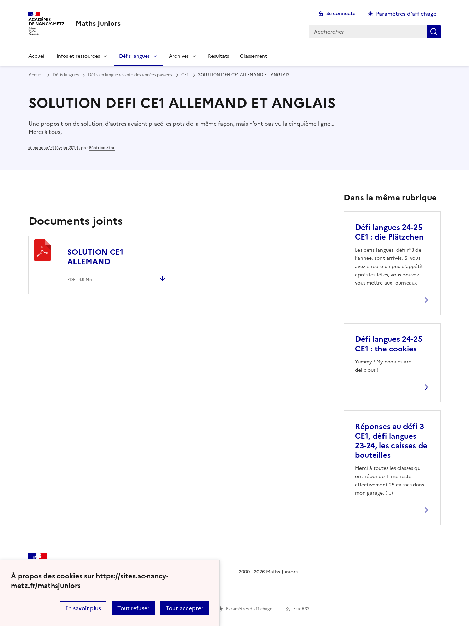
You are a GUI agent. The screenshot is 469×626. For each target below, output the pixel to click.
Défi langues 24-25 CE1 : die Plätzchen (389, 232)
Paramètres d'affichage (406, 14)
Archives (179, 56)
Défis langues (134, 56)
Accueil (37, 56)
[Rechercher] (434, 31)
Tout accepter (184, 608)
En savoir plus (83, 608)
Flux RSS (301, 609)
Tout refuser (133, 608)
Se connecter (341, 13)
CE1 (185, 75)
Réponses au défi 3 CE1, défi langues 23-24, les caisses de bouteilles (391, 441)
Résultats (218, 56)
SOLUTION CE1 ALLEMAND (95, 256)
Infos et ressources (78, 56)
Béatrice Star (102, 147)
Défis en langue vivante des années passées (130, 75)
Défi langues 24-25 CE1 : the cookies (388, 344)
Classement (253, 56)
